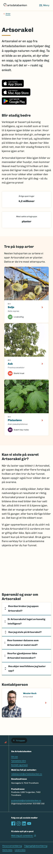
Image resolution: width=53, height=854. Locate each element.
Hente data (7, 850)
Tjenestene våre (18, 761)
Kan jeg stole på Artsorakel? (25, 632)
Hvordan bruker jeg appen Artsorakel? (23, 608)
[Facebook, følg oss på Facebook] (13, 823)
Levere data (20, 850)
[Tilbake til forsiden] (15, 5)
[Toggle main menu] (44, 5)
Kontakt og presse (19, 765)
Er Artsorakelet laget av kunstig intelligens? (26, 621)
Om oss (14, 757)
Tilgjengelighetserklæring (35, 846)
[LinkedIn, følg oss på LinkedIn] (24, 823)
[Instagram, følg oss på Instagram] (18, 823)
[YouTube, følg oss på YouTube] (29, 823)
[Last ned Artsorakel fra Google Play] (14, 103)
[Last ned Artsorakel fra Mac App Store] (16, 95)
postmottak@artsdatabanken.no (26, 800)
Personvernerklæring (12, 846)
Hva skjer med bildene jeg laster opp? (27, 668)
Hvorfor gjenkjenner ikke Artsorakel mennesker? (22, 655)
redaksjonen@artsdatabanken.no (26, 774)
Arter (8, 14)
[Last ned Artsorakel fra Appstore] (13, 86)
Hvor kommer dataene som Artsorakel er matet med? (23, 642)
